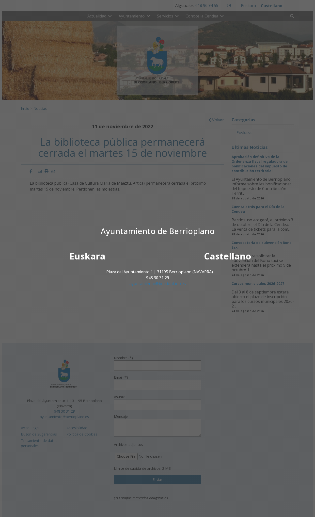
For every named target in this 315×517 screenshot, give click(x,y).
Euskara (87, 256)
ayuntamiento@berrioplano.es (157, 283)
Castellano (227, 256)
